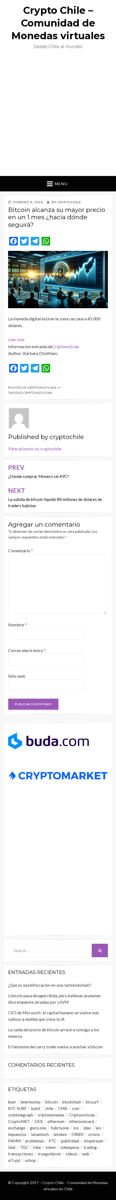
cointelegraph (20, 1114)
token (51, 1147)
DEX (39, 1121)
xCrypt (14, 1160)
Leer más (16, 339)
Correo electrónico (27, 650)
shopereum (93, 1140)
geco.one (38, 1127)
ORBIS (77, 1134)
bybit (35, 1108)
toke (37, 1147)
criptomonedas (51, 1114)
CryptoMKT (19, 1121)
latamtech (40, 1134)
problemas (34, 1140)
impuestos (17, 1134)
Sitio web (16, 676)
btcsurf (92, 1101)
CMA (62, 1108)
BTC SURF (17, 1108)
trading (90, 1147)
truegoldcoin (49, 1153)
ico (76, 1127)
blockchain (71, 1101)
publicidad (70, 1140)
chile (49, 1108)
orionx (94, 1134)
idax (87, 1127)
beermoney (31, 1101)
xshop (30, 1160)
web (85, 1153)
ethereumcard (81, 1121)
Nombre (17, 624)
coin (75, 1108)
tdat (12, 1147)
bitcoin (51, 1101)
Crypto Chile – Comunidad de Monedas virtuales (58, 23)
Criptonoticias (65, 346)
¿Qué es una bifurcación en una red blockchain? (50, 985)
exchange (16, 1127)
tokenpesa (69, 1147)
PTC (52, 1140)
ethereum (55, 1121)
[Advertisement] (58, 115)
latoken (60, 1134)
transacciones (20, 1153)
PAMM (14, 1140)
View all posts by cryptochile (34, 448)
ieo (98, 1127)
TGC (24, 1147)
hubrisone (60, 1127)
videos (71, 1153)
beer (12, 1101)
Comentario (20, 550)
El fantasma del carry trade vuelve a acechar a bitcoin (55, 1046)
